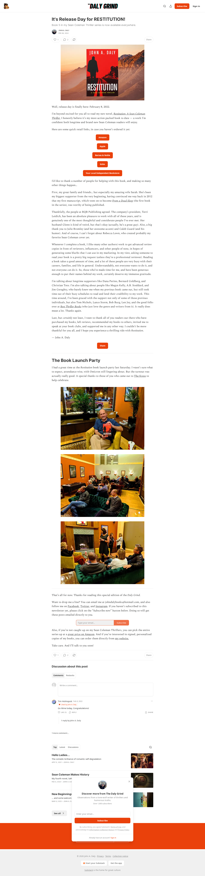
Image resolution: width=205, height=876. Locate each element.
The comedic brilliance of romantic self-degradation (76, 759)
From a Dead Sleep (122, 201)
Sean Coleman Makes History (70, 774)
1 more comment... (60, 733)
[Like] (53, 766)
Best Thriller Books (70, 307)
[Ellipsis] (152, 701)
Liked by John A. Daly (68, 704)
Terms (108, 856)
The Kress (140, 376)
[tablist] (64, 675)
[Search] (164, 6)
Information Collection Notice (101, 829)
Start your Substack (95, 863)
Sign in (196, 6)
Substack (89, 870)
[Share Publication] (170, 6)
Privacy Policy (123, 829)
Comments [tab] (58, 675)
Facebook (73, 606)
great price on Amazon (81, 634)
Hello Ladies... (61, 755)
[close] (129, 781)
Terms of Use (116, 827)
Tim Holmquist (65, 701)
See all (57, 813)
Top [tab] (55, 747)
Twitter (84, 606)
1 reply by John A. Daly (71, 720)
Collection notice (120, 856)
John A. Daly (63, 30)
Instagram (101, 606)
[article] (102, 760)
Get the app (116, 863)
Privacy (100, 856)
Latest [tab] (62, 747)
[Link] (48, 360)
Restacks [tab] (70, 675)
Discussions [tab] (73, 747)
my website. (122, 639)
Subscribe (182, 6)
